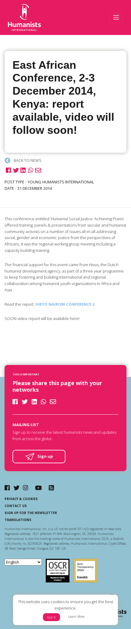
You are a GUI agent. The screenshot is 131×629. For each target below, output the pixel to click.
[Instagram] (25, 488)
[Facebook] (7, 488)
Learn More (76, 616)
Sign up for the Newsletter (31, 513)
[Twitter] (16, 488)
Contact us (16, 506)
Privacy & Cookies (21, 499)
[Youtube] (38, 488)
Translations (18, 520)
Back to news (27, 160)
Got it (51, 617)
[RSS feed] (51, 488)
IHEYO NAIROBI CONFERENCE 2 (64, 304)
